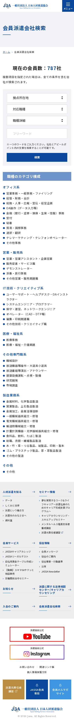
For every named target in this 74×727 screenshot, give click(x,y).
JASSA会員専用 (37, 691)
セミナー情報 (47, 492)
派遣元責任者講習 (50, 532)
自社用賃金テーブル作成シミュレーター (19, 563)
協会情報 (44, 543)
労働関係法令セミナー (17, 578)
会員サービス (11, 543)
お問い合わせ (27, 667)
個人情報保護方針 (37, 672)
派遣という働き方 (14, 510)
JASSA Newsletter (50, 571)
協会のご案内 (48, 556)
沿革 (43, 566)
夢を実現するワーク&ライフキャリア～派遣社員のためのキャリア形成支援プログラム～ (55, 506)
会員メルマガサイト (60, 691)
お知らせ (8, 589)
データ (8, 500)
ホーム (6, 52)
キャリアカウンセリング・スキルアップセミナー (55, 517)
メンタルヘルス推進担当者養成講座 (55, 526)
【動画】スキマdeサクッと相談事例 (19, 571)
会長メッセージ (49, 551)
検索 (37, 157)
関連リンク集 (46, 667)
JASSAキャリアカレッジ (18, 551)
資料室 (8, 520)
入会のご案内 (11, 606)
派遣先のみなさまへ (15, 515)
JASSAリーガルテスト (16, 556)
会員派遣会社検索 (50, 606)
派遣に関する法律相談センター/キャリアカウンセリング (52, 589)
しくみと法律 (12, 505)
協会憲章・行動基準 (52, 561)
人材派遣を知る (12, 492)
